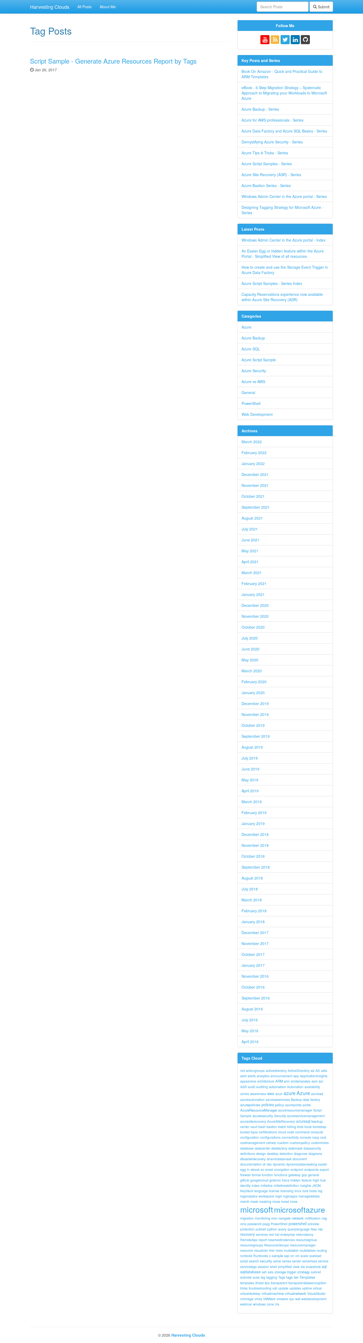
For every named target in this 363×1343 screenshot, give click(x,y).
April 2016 (250, 1041)
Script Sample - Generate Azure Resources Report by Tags (113, 60)
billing (291, 1126)
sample (277, 1255)
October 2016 (253, 987)
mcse (294, 1201)
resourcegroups (251, 1245)
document (300, 1159)
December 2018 (255, 834)
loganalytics (249, 1196)
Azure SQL (251, 348)
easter (322, 1164)
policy (279, 1104)
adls (324, 1070)
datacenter (262, 1148)
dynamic (279, 1164)
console (305, 1137)
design (261, 1153)
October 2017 (253, 954)
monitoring (262, 1218)
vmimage (247, 1298)
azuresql (303, 1121)
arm (287, 1081)
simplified (285, 1266)
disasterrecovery (253, 1158)
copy (315, 1137)
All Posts (84, 6)
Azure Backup (253, 338)
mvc (274, 1218)
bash (261, 1126)
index (256, 1185)
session (263, 1266)
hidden (295, 1180)
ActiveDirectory (299, 1070)
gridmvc (275, 1180)
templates (247, 1282)
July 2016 (250, 1019)
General (248, 392)
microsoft (256, 1209)
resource (246, 1250)
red (271, 1234)
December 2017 (255, 932)
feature (307, 1180)
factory (315, 1099)
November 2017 (255, 943)
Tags (281, 1277)
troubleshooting (260, 1288)
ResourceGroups (276, 1245)
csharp (271, 1142)
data (306, 1099)
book (308, 1126)
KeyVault (246, 1190)
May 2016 (250, 1030)
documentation (251, 1164)
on (292, 1255)
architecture (265, 1081)
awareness (258, 1093)
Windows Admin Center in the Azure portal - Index (284, 240)
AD (317, 1070)
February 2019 (254, 812)
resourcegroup (306, 1239)
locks (313, 1190)
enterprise (287, 1234)
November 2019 (255, 714)
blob (300, 1126)
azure (290, 1092)
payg (266, 1223)
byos (254, 1132)
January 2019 (253, 823)
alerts (252, 1075)
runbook (246, 1255)
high (316, 1180)
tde (296, 1277)
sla (303, 1266)
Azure (246, 327)
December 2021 (255, 474)
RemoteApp (249, 1239)
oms (243, 1223)
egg (243, 1169)
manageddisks (309, 1196)
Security (280, 1115)
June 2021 (250, 539)
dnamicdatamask (279, 1159)
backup (317, 1121)
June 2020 (250, 649)
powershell (298, 1223)
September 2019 (256, 736)
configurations (270, 1137)
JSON (316, 1185)
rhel (272, 1250)
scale (304, 1255)
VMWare (269, 1298)
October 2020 (253, 627)
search (254, 1261)
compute (317, 1132)
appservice (248, 1081)
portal (307, 1104)
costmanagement (252, 1142)
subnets (246, 1277)
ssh (264, 1272)
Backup (296, 1099)
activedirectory (276, 1070)
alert (243, 1075)
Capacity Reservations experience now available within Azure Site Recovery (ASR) (282, 297)
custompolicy (300, 1142)
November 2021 (255, 485)
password (254, 1223)
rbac (314, 1229)
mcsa (276, 1201)
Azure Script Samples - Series (267, 163)
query (282, 1229)
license (274, 1190)
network (298, 1218)
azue (278, 1093)
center (244, 1126)
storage (280, 1271)
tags (289, 1277)
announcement (281, 1075)
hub (323, 1180)
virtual (317, 1288)
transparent (279, 1282)
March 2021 (252, 572)
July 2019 (250, 758)
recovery (247, 1234)
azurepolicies (250, 1104)
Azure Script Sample (259, 359)
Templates (307, 1277)
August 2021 (252, 518)
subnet (316, 1272)
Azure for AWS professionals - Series (272, 120)
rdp (320, 1229)
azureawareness (278, 1099)
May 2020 (250, 659)
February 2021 (254, 583)
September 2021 (256, 507)
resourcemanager (303, 1245)
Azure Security (254, 370)
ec (262, 1169)
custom (283, 1142)
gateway (294, 1174)
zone (270, 1304)
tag (263, 1277)
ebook (255, 1169)
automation (277, 1086)
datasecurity (312, 1148)
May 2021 (250, 550)
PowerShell (251, 403)
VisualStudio (316, 1293)
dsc (269, 1164)
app (296, 1075)
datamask (295, 1148)
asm (314, 1081)
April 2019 (250, 790)
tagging (271, 1277)
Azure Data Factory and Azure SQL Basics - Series (284, 131)
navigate (284, 1218)
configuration (249, 1137)
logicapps (290, 1196)
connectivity (290, 1137)
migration (247, 1218)
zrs (277, 1304)
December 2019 (255, 703)
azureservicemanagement (306, 1115)
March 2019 (252, 801)
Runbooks (260, 1255)
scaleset (315, 1255)
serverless (309, 1261)
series (286, 1261)
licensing (286, 1190)
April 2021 (250, 561)
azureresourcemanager (295, 1110)
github (244, 1180)
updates (295, 1288)
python (272, 1229)
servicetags (248, 1266)
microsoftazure (299, 1209)
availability (312, 1086)
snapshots (313, 1266)
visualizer (261, 1250)
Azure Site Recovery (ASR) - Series (271, 174)
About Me (108, 6)
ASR (243, 1086)
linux (297, 1190)
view (296, 1266)
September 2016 (256, 998)
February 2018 (254, 910)
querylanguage (299, 1229)
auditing (262, 1086)
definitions (247, 1153)
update (283, 1288)
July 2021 (250, 529)
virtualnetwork (295, 1293)
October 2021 (253, 496)
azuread (317, 1093)
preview (313, 1223)
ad (312, 1070)
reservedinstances (281, 1239)
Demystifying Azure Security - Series (272, 141)
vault (253, 1126)
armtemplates (300, 1081)
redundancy (304, 1234)
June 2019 (250, 769)
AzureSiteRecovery (281, 1121)
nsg (324, 1218)
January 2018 (253, 921)
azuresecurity (262, 1115)
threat (259, 1282)
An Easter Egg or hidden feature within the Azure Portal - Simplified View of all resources (283, 253)
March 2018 (252, 899)
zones (244, 1093)
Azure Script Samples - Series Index (272, 283)
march (244, 1201)
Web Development (257, 414)
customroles (320, 1142)
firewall (245, 1174)
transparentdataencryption (307, 1282)
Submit (323, 6)
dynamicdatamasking (301, 1164)
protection (247, 1229)
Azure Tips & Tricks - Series (265, 152)
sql (324, 1266)
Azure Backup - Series (260, 109)
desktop (272, 1153)
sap (286, 1255)
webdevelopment (313, 1298)
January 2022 (253, 463)
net (242, 1070)
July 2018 (250, 889)
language (261, 1190)
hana (285, 1180)
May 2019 (250, 779)
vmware (282, 1298)
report (263, 1239)
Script (317, 1110)
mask (254, 1201)
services (262, 1234)
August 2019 (252, 747)
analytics (263, 1075)
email (269, 1169)
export (324, 1169)
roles (279, 1250)
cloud (282, 1132)
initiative (267, 1185)
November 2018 (255, 845)
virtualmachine (272, 1293)
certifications (268, 1132)
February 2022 (254, 452)
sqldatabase (250, 1271)
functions (280, 1174)
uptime (307, 1288)
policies (267, 1104)
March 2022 (252, 441)
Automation (295, 1086)
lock (305, 1190)
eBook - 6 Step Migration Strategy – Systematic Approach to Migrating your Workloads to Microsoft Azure (284, 93)
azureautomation (252, 1099)
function (267, 1174)
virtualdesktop (250, 1293)
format (256, 1174)
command (302, 1132)
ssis (270, 1272)
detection (286, 1153)
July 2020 (250, 638)
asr (321, 1081)
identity (245, 1185)
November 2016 (255, 976)
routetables (307, 1250)
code (290, 1132)
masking (265, 1201)
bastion (272, 1126)
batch (282, 1126)
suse (256, 1277)
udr (274, 1288)
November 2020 (255, 616)
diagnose (300, 1153)
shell (273, 1266)
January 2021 (253, 594)
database (247, 1148)
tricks (244, 1288)
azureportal (293, 1104)
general (313, 1174)
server (296, 1261)
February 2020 (254, 681)
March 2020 (252, 670)
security (266, 1260)
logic (278, 1196)
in (248, 1169)
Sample (245, 1115)
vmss (258, 1298)
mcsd (285, 1201)
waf (297, 1298)
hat (277, 1234)
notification (312, 1218)
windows (259, 1304)
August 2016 (252, 1009)
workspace (266, 1196)
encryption (281, 1169)
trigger (291, 1272)
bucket (245, 1132)
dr (264, 1164)
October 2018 (253, 856)
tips (267, 1282)
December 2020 (255, 605)
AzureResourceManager (258, 1110)
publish (261, 1229)
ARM (279, 1081)
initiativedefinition (286, 1185)
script (244, 1261)
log (320, 1190)
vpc (291, 1298)
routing (322, 1250)
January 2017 (253, 965)
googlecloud (259, 1180)
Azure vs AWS (253, 381)
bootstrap (319, 1126)
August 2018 (252, 878)
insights (305, 1185)
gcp (304, 1174)
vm (297, 1255)
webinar (246, 1304)
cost (323, 1137)
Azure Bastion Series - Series (266, 185)
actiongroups (255, 1070)
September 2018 (256, 867)
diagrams (315, 1153)
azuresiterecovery (253, 1121)
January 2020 (253, 692)
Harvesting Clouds (49, 6)
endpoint (296, 1169)
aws (270, 1093)
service (323, 1261)
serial (277, 1261)
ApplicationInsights (313, 1075)
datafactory (279, 1148)
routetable (291, 1250)
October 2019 (253, 725)
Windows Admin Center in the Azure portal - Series (284, 196)
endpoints (311, 1169)
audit (251, 1086)
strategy (303, 1271)
